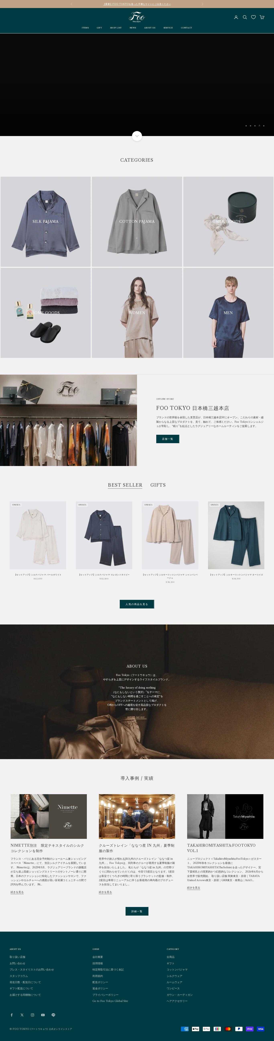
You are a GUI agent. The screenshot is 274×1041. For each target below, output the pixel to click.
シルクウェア (174, 975)
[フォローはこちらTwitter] (22, 1015)
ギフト (171, 963)
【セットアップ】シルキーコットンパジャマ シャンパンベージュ (170, 576)
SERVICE (168, 28)
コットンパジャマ (177, 969)
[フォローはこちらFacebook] (12, 1015)
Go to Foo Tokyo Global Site (110, 1001)
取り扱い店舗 (17, 956)
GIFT (99, 28)
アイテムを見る (249, 115)
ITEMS (85, 28)
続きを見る (17, 892)
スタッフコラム (19, 975)
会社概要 (97, 956)
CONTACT (186, 28)
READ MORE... (137, 717)
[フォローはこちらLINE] (53, 1015)
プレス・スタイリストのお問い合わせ (32, 969)
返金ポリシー (100, 988)
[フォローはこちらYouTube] (43, 1015)
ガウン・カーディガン (180, 994)
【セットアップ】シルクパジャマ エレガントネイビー (104, 575)
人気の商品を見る (137, 604)
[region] (137, 84)
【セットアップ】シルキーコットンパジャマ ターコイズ (236, 575)
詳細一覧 (137, 911)
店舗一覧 (168, 438)
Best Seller (125, 485)
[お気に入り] (253, 17)
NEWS (133, 28)
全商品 (171, 956)
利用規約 (97, 975)
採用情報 (97, 963)
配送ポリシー (100, 982)
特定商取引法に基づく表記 (108, 969)
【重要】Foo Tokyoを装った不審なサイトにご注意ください (137, 4)
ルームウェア (174, 982)
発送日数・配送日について (25, 982)
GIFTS (158, 485)
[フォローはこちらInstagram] (32, 1015)
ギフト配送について (21, 988)
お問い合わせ (17, 963)
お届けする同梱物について (25, 994)
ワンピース (173, 988)
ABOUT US (149, 28)
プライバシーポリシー (105, 994)
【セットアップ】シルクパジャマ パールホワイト (38, 575)
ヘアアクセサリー (177, 1001)
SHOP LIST (116, 28)
